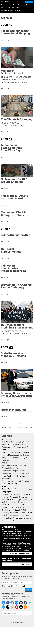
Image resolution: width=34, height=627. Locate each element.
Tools (15, 5)
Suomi (26, 500)
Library (9, 5)
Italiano (19, 494)
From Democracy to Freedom (14, 465)
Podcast (5, 479)
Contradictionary (8, 468)
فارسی (11, 507)
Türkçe (4, 507)
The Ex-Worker (8, 481)
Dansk (23, 513)
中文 (18, 502)
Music (10, 455)
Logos (16, 455)
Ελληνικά (19, 500)
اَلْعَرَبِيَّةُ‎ (17, 510)
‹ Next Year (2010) (8, 427)
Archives (6, 17)
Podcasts (21, 5)
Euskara (21, 505)
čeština (14, 505)
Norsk (4, 520)
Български (10, 502)
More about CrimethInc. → (20, 553)
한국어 (23, 510)
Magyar (28, 505)
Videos (4, 455)
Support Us (29, 2)
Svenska (16, 513)
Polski (12, 500)
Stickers (25, 452)
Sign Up (28, 590)
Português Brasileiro (18, 497)
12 (10, 24)
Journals (10, 452)
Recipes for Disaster (20, 471)
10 (10, 229)
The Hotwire (12, 484)
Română (5, 513)
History (11, 444)
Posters (18, 452)
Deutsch (26, 494)
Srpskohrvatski (8, 510)
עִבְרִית (29, 513)
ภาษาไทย (5, 515)
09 (11, 347)
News (24, 444)
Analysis (19, 442)
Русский (5, 500)
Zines (4, 452)
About (18, 7)
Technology (6, 447)
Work (18, 468)
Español (12, 494)
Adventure (10, 442)
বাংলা (10, 513)
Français (5, 497)
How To (18, 444)
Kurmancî (27, 518)
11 (10, 139)
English (5, 494)
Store (28, 5)
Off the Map (20, 476)
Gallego (19, 518)
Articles (5, 439)
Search (3, 7)
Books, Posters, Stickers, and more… (17, 489)
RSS (10, 439)
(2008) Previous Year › (24, 427)
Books (3, 5)
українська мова (17, 515)
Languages (11, 7)
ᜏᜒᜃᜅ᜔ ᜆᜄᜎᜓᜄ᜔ (13, 520)
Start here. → (25, 564)
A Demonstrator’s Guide (22, 447)
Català (8, 518)
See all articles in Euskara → (11, 10)
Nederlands (19, 507)
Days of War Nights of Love (13, 473)
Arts (3, 442)
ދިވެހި (13, 518)
